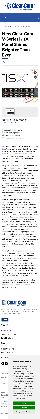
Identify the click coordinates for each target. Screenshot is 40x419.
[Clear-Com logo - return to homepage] (20, 6)
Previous (4, 85)
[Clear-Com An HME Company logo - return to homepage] (14, 303)
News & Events (16, 27)
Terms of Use (6, 373)
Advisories (5, 384)
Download (35, 77)
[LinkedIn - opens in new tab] (6, 363)
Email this (35, 72)
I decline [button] (24, 407)
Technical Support (9, 334)
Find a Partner (7, 352)
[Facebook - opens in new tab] (2, 363)
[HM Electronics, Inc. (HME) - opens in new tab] (5, 320)
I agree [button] (24, 403)
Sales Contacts (7, 349)
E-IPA (35, 224)
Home (4, 27)
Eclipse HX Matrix (9, 122)
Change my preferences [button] (24, 412)
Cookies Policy (7, 377)
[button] (38, 17)
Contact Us (6, 331)
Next (35, 85)
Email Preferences (8, 338)
